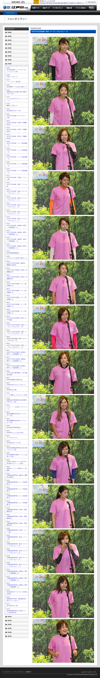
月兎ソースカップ (12, 76)
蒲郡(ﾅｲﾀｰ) (67, 3)
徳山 (44, 3)
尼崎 (59, 3)
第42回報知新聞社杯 (13, 253)
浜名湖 (50, 3)
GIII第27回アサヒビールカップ (16, 384)
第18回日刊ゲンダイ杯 (14, 443)
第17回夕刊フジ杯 (12, 605)
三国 (41, 3)
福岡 (62, 3)
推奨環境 (28, 671)
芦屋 (47, 3)
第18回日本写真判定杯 (14, 427)
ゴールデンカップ (12, 437)
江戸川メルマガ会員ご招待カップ (17, 258)
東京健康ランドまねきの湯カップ (17, 87)
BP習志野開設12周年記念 (14, 379)
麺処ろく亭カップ (12, 105)
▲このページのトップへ (88, 672)
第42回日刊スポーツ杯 (14, 110)
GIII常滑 (55, 3)
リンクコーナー (7, 671)
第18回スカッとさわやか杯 (15, 432)
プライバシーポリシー (18, 671)
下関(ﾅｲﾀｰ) (79, 3)
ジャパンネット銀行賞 (13, 81)
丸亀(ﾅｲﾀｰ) (73, 3)
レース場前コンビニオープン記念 (17, 395)
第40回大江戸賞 (11, 390)
